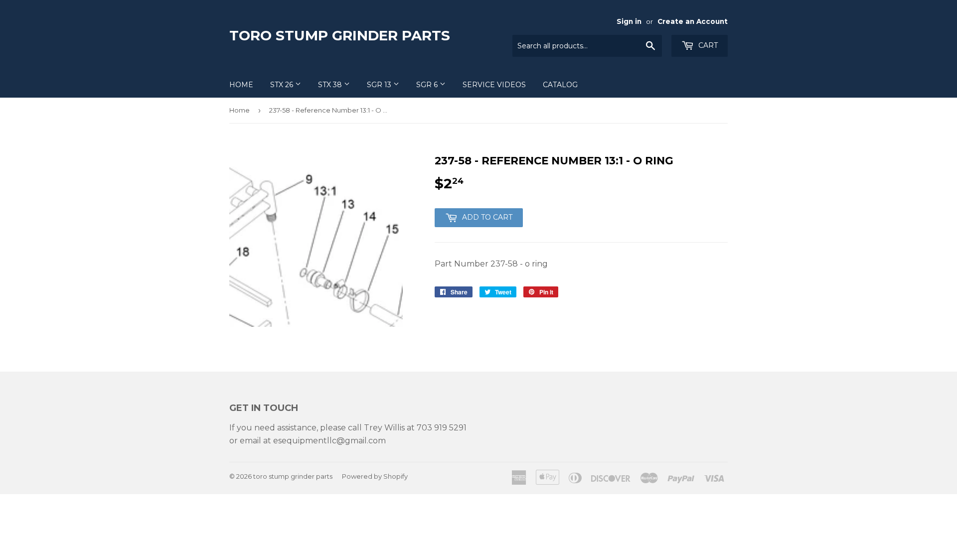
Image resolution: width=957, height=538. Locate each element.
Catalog (560, 84)
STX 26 (282, 84)
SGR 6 (428, 84)
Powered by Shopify (375, 476)
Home (241, 84)
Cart (707, 45)
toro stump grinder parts (339, 35)
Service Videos (494, 84)
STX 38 (331, 84)
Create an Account (692, 21)
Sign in (629, 21)
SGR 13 (380, 84)
